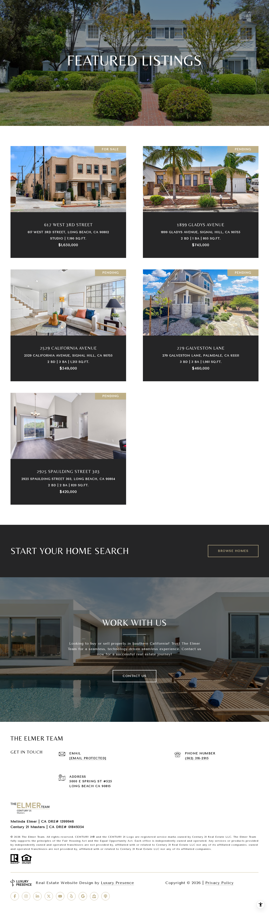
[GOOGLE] (83, 896)
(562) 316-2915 (197, 758)
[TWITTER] (49, 896)
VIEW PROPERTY (68, 200)
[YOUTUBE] (60, 896)
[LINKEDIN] (37, 896)
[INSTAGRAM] (26, 896)
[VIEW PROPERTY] (68, 196)
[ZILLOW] (94, 896)
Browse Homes (233, 551)
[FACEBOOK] (15, 896)
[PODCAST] (105, 896)
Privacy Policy (219, 882)
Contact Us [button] (134, 676)
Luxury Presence (117, 882)
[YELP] (71, 896)
